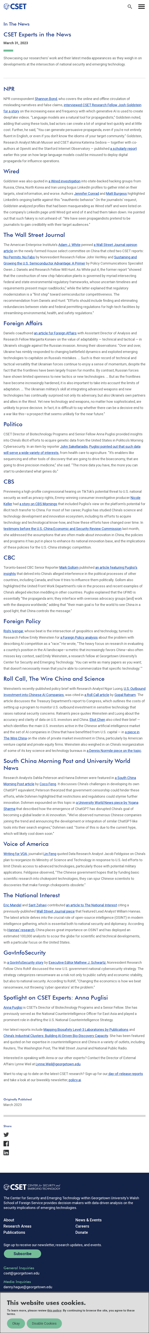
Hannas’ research (20, 930)
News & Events (88, 1220)
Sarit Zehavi (38, 905)
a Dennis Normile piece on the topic (114, 751)
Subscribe (22, 1253)
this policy (54, 1310)
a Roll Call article (96, 695)
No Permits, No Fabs (19, 257)
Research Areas (17, 1226)
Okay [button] (16, 1323)
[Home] (13, 6)
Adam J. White (69, 245)
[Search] (130, 7)
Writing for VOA (15, 854)
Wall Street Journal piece (55, 911)
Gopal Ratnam (125, 695)
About (8, 1220)
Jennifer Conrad (86, 194)
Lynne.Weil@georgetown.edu (58, 1064)
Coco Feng (48, 784)
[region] (74, 1312)
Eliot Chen (97, 720)
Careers (82, 1226)
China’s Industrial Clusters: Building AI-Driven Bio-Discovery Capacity (55, 1036)
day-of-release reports (125, 1074)
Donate (81, 1232)
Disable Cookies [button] (44, 1323)
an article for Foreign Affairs (55, 333)
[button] (74, 1134)
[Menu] (141, 7)
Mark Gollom (69, 567)
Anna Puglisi (12, 1007)
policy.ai (75, 1080)
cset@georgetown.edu (21, 1273)
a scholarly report (123, 149)
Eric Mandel (12, 905)
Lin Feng (49, 854)
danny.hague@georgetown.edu (27, 1287)
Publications (14, 1232)
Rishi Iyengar (13, 631)
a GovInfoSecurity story (25, 962)
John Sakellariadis (74, 446)
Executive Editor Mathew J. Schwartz (77, 962)
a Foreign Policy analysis (79, 637)
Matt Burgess (116, 194)
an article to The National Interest (91, 905)
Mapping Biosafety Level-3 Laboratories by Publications (85, 1030)
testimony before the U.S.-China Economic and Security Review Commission (62, 529)
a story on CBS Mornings (38, 504)
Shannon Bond (46, 99)
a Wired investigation (65, 181)
